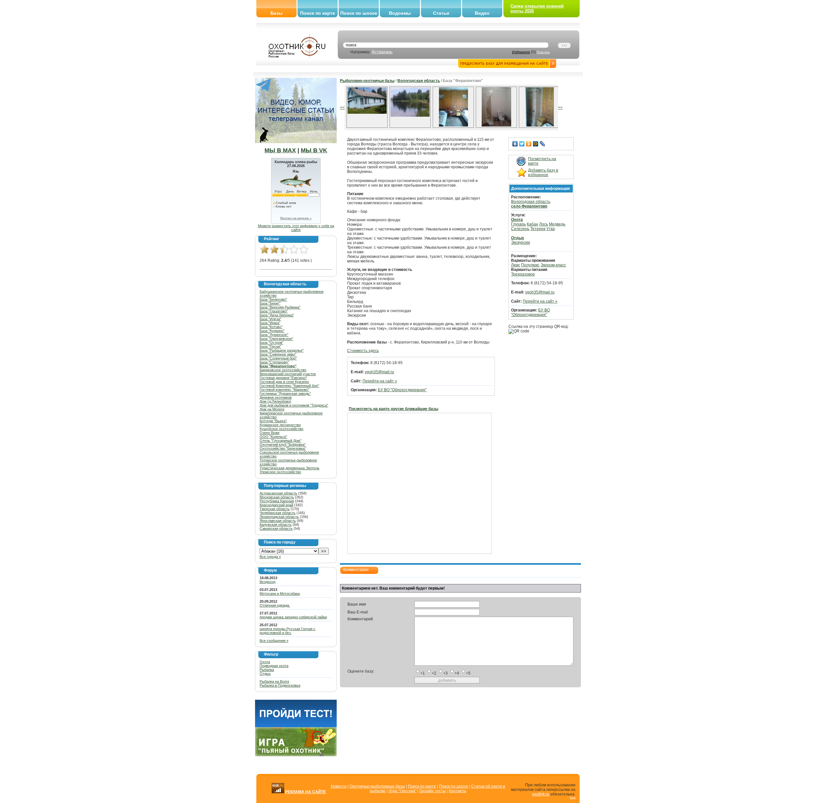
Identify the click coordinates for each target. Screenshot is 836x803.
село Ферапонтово (529, 206)
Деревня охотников (276, 397)
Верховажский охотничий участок (288, 374)
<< (342, 107)
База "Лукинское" (274, 335)
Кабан (532, 224)
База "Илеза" (270, 319)
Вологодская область (418, 80)
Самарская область (276, 528)
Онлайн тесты (432, 791)
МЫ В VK (314, 150)
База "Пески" (270, 346)
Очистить (543, 52)
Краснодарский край (276, 505)
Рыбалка (267, 670)
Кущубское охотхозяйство (281, 429)
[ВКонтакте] (515, 144)
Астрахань (382, 51)
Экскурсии (520, 242)
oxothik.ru (540, 794)
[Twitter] (522, 144)
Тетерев (537, 228)
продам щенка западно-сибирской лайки (293, 617)
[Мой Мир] (535, 144)
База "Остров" (271, 342)
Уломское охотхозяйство (280, 472)
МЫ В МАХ (280, 150)
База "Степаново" (274, 362)
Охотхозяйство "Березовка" (283, 448)
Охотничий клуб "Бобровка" (283, 444)
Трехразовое (523, 274)
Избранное (521, 52)
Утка (550, 228)
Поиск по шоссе (358, 13)
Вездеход (267, 582)
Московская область (277, 497)
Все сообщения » (274, 641)
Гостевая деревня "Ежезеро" (283, 378)
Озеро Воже (270, 433)
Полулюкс (530, 265)
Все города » (270, 557)
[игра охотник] (296, 755)
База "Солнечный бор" (278, 358)
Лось (543, 224)
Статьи (441, 13)
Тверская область (275, 509)
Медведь (557, 224)
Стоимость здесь (363, 350)
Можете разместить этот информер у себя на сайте (296, 228)
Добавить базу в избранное (543, 172)
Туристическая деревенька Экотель (289, 468)
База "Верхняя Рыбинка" (280, 307)
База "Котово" (271, 327)
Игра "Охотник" (402, 791)
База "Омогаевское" (276, 339)
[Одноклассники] (528, 144)
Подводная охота (274, 666)
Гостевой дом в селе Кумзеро (284, 382)
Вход (572, 797)
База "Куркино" (272, 331)
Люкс (515, 265)
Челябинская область (278, 513)
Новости (338, 786)
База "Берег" (270, 303)
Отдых (265, 674)
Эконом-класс (553, 265)
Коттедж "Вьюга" (273, 421)
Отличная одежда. (275, 605)
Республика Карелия (277, 501)
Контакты (457, 791)
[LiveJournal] (542, 144)
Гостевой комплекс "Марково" (284, 390)
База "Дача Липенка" (277, 315)
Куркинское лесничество (280, 425)
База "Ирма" (270, 323)
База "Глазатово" (274, 311)
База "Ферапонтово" (278, 366)
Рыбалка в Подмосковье (280, 685)
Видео (482, 13)
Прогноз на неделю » (296, 218)
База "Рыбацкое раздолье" (282, 350)
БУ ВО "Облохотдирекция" (402, 390)
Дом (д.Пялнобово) (275, 401)
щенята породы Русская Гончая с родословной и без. (287, 631)
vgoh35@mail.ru (379, 372)
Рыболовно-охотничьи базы (367, 80)
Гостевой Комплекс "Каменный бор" (289, 386)
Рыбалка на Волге (274, 681)
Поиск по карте (317, 13)
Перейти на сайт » (379, 381)
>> (560, 107)
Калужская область (276, 525)
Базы (276, 13)
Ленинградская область (279, 517)
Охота (265, 662)
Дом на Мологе (272, 409)
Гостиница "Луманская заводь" (285, 393)
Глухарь (518, 224)
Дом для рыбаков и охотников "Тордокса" (294, 405)
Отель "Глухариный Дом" (280, 441)
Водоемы (400, 13)
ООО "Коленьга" (273, 437)
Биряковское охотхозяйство (283, 370)
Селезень (520, 228)
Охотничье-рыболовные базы (377, 786)
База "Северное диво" (278, 354)
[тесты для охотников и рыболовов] (296, 726)
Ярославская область (278, 521)
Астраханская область (278, 493)
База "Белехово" (273, 299)
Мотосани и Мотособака (280, 593)
